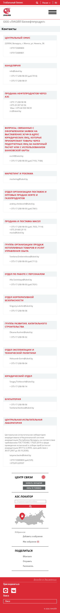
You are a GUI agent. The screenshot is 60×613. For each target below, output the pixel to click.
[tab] (30, 37)
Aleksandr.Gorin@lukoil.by (21, 358)
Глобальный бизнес (13, 2)
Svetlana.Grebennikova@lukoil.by (24, 256)
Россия (45, 3)
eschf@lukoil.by (16, 156)
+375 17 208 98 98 (18, 102)
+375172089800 (17, 48)
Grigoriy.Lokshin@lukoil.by (21, 306)
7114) (40, 227)
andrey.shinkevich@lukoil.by (22, 204)
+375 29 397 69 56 (18, 105)
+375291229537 (17, 463)
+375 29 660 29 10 (18, 229)
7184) (40, 161)
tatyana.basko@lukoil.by (20, 455)
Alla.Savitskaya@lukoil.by (21, 279)
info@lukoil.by (16, 71)
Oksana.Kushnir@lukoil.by (21, 332)
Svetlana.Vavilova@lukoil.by (22, 408)
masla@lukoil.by (17, 232)
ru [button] (56, 3)
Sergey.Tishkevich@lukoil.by (22, 381)
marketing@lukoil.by (19, 179)
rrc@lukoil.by (15, 111)
